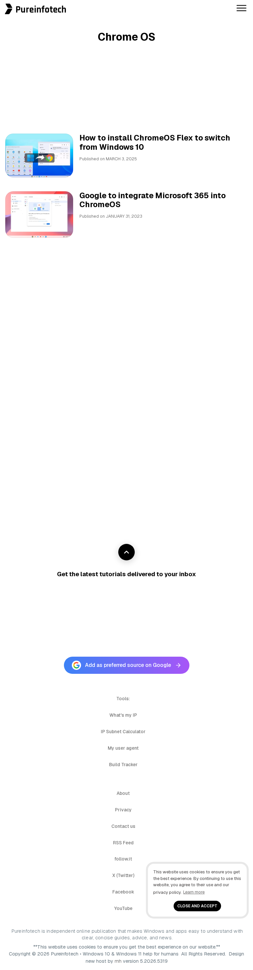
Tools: (123, 699)
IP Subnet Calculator (123, 732)
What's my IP (123, 715)
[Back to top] (126, 552)
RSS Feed (123, 843)
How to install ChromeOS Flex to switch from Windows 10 (154, 142)
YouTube (123, 908)
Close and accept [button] (197, 905)
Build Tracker (123, 764)
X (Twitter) (123, 875)
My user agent (123, 748)
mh (118, 961)
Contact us (123, 826)
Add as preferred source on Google (128, 665)
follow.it (123, 859)
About (123, 793)
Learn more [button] (194, 892)
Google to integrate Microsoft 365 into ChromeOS (152, 200)
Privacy (123, 810)
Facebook (123, 892)
